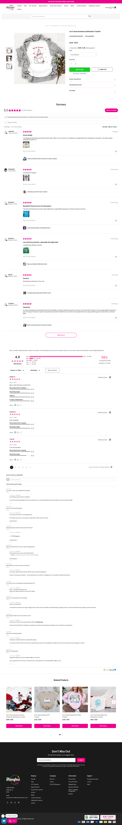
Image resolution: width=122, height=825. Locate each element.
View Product (19, 726)
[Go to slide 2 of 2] (62, 734)
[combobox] (61, 16)
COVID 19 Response (55, 784)
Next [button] (94, 1)
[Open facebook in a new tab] (7, 802)
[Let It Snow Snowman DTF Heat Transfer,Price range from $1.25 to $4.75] (75, 699)
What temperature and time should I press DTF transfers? (19, 527)
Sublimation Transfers (36, 800)
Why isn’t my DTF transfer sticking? (14, 508)
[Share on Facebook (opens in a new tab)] (15, 405)
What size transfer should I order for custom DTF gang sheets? (20, 546)
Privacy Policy (72, 779)
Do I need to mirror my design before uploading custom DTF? (20, 583)
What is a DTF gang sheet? (12, 651)
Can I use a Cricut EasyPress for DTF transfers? (16, 598)
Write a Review (52, 370)
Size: (71, 50)
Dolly (32, 781)
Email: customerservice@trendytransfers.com (17, 796)
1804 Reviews (19, 364)
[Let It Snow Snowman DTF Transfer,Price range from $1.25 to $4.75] (47, 699)
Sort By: (104, 127)
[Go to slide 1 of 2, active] (59, 734)
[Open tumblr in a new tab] (15, 802)
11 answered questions (76, 36)
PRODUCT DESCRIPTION (92, 79)
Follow (7, 492)
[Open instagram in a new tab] (11, 802)
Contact (89, 781)
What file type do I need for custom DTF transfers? (18, 565)
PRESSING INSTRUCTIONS (92, 85)
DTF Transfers (35, 784)
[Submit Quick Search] (90, 16)
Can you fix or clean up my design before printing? (18, 490)
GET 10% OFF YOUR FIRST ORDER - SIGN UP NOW (61, 1)
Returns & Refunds (73, 787)
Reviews (70, 794)
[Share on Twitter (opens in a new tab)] (18, 405)
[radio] (61, 356)
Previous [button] (28, 1)
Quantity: (72, 59)
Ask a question (89, 36)
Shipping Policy (72, 784)
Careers (52, 781)
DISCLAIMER (92, 91)
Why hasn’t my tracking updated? (14, 633)
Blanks (33, 795)
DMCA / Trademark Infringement (73, 790)
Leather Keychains (36, 797)
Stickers (33, 803)
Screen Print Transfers (37, 789)
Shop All (33, 779)
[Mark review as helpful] (116, 151)
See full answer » (14, 521)
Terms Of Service (72, 781)
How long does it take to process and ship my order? (18, 615)
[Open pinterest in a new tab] (18, 802)
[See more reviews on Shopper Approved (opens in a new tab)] (21, 405)
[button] (92, 48)
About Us (52, 779)
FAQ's (88, 784)
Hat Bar (33, 792)
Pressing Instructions (92, 779)
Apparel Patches (35, 787)
